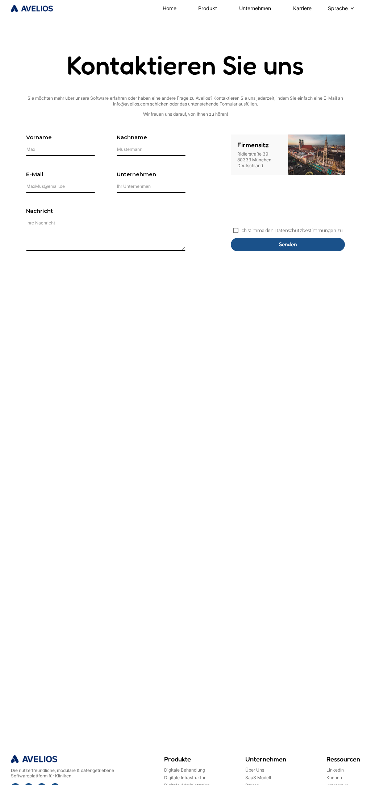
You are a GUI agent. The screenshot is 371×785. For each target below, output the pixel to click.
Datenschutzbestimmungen (305, 230)
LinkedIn (335, 770)
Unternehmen (255, 8)
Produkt (207, 8)
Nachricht (39, 211)
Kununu (334, 777)
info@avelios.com (131, 104)
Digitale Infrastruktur (184, 777)
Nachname (132, 137)
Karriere (302, 8)
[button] (207, 8)
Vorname (39, 137)
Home (169, 8)
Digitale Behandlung (184, 770)
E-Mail (34, 174)
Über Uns (254, 770)
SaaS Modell (258, 777)
